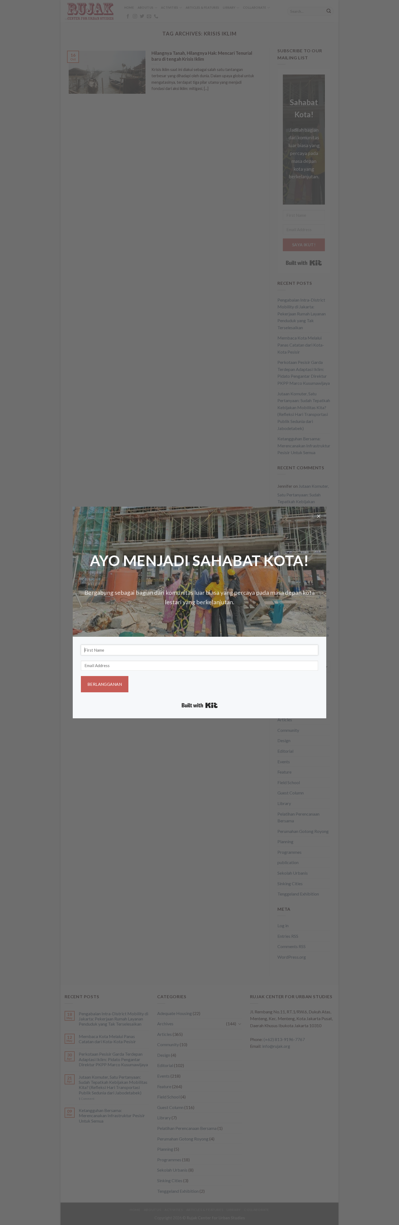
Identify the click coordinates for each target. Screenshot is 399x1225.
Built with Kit (200, 705)
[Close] (318, 517)
